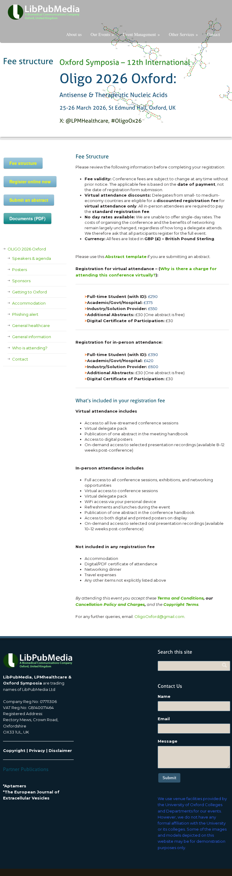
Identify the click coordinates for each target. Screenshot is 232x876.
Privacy (37, 750)
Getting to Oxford (29, 291)
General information (31, 336)
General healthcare (31, 325)
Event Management (141, 34)
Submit (169, 778)
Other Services (183, 34)
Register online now (30, 181)
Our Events (102, 34)
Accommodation (29, 303)
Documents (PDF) (27, 218)
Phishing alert (25, 314)
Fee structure (23, 163)
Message (167, 741)
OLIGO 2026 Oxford (27, 249)
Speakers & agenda (31, 258)
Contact (213, 34)
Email (164, 718)
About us (74, 34)
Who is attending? (29, 347)
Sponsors (21, 280)
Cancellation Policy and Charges (110, 604)
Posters (19, 269)
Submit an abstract (28, 200)
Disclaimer (60, 750)
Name (164, 696)
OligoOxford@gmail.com (159, 616)
